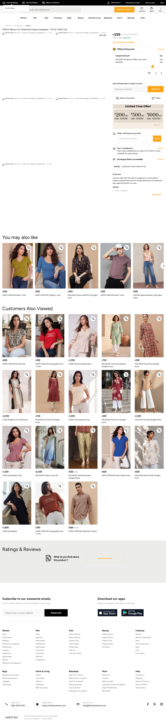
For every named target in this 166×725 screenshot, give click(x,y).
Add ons (72, 650)
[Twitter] (155, 704)
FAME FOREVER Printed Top (13, 364)
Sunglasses (18, 26)
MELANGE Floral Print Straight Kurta (147, 365)
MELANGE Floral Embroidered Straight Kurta (114, 365)
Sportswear (7, 657)
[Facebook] (148, 704)
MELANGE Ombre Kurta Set (46, 475)
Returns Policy (141, 684)
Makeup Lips (107, 640)
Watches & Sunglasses (11, 663)
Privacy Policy (46, 719)
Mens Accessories (9, 678)
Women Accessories (10, 675)
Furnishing (40, 678)
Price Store (140, 653)
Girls (137, 650)
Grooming (40, 653)
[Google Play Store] (132, 612)
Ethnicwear (7, 637)
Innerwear (40, 650)
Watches (39, 657)
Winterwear (7, 647)
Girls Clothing (74, 634)
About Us (106, 675)
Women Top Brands (143, 637)
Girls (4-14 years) (76, 681)
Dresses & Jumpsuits (10, 644)
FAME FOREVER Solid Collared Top (116, 475)
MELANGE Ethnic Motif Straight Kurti (147, 476)
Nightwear (6, 653)
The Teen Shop (75, 653)
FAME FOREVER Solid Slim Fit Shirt (82, 531)
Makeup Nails (107, 644)
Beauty (5, 660)
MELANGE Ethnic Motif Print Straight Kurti (83, 296)
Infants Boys (74, 644)
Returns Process (142, 681)
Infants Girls (74, 640)
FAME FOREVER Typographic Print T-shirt (49, 365)
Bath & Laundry (42, 688)
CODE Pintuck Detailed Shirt (79, 364)
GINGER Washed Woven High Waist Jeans (147, 296)
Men (137, 640)
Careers (105, 678)
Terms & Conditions (32, 719)
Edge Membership (109, 688)
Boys (138, 647)
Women (8, 26)
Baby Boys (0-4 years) (78, 691)
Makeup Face (107, 637)
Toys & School (74, 688)
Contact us (140, 675)
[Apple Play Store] (107, 612)
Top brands (6, 684)
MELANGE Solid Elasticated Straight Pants (79, 476)
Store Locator (107, 681)
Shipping (139, 678)
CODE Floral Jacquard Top (79, 420)
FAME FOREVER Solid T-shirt (14, 295)
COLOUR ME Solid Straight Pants (148, 420)
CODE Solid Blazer (9, 531)
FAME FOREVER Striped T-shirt (48, 295)
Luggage (5, 681)
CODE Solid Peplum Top (12, 475)
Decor (38, 675)
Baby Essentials (75, 684)
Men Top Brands (142, 644)
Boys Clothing (74, 637)
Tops (4, 634)
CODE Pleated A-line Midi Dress (15, 420)
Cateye (27, 26)
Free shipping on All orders (124, 42)
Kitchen (39, 681)
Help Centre (141, 688)
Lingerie (5, 650)
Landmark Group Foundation (113, 684)
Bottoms (5, 640)
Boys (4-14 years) (76, 675)
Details (157, 125)
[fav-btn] (28, 247)
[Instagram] (162, 704)
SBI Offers (106, 691)
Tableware (40, 684)
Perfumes (106, 647)
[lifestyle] (11, 717)
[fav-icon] (142, 8)
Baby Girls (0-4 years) (78, 678)
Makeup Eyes (107, 634)
